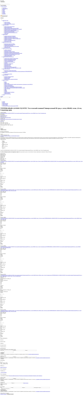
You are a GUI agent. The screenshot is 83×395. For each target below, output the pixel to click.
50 (8, 117)
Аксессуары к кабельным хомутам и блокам (11, 46)
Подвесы (5, 62)
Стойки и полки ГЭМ (8, 49)
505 (7, 119)
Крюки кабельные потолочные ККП (10, 67)
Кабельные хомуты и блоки (7, 42)
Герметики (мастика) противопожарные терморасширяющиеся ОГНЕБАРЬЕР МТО (18, 71)
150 (5, 115)
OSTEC (1, 96)
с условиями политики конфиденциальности (42, 357)
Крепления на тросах (7, 66)
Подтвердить (3, 1)
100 (1, 115)
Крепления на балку (7, 64)
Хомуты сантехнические (8, 85)
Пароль (23, 387)
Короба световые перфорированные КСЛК (11, 30)
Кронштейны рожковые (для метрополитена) (11, 52)
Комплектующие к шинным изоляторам (11, 79)
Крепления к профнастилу (8, 63)
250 (1, 119)
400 (6, 117)
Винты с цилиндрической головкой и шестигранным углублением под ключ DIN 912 (18, 84)
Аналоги (18, 135)
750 (19, 119)
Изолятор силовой (7, 77)
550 (11, 119)
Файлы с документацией (12, 135)
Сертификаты (6, 135)
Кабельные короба (5, 24)
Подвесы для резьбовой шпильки (9, 60)
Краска (3, 94)
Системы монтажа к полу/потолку (8, 56)
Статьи (3, 10)
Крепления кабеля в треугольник (9, 44)
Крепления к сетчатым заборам (9, 51)
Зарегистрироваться (4, 390)
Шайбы (5, 90)
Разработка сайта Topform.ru (37, 375)
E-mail (12, 387)
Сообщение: (2, 352)
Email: (26, 350)
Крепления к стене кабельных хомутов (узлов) (12, 54)
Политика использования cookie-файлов (26, 375)
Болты (5, 81)
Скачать (3, 12)
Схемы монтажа (5, 8)
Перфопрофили (5, 34)
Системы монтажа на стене (6, 48)
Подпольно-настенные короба (9, 31)
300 (5, 117)
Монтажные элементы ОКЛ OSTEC (10, 70)
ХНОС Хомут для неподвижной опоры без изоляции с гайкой (14, 87)
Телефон (14, 356)
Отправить (2, 353)
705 (13, 119)
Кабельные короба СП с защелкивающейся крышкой (13, 29)
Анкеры (5, 91)
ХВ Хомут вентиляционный (9, 86)
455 (5, 119)
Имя (1, 387)
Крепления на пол (7, 65)
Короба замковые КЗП (8, 27)
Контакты (4, 13)
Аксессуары (6, 33)
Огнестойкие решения (6, 68)
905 (21, 119)
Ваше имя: (2, 350)
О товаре (1, 135)
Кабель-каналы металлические (9, 26)
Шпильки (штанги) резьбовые (9, 92)
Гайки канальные (7, 88)
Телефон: (14, 350)
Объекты (3, 11)
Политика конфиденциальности (14, 375)
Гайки (5, 89)
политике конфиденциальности (33, 354)
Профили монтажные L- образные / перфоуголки (12, 38)
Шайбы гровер (6, 83)
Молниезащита (4, 72)
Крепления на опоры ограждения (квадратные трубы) (13, 53)
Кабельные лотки (5, 20)
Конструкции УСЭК (7, 41)
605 (10, 119)
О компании (4, 7)
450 (9, 119)
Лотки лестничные (7, 23)
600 (10, 117)
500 (7, 117)
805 (15, 119)
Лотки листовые (7, 22)
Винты (5, 82)
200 (6, 115)
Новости (3, 9)
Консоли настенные (7, 50)
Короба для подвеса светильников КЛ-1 (10, 32)
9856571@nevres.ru (3, 367)
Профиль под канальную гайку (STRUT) (11, 37)
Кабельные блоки (7, 47)
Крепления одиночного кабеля (9, 43)
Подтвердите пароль (37, 387)
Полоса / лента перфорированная (9, 40)
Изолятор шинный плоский (8, 76)
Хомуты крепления (7, 93)
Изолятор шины (7, 78)
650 (14, 119)
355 (18, 119)
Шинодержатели (5, 74)
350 (6, 119)
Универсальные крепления (8, 45)
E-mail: (26, 356)
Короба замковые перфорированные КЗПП (11, 28)
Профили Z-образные (7, 39)
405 (2, 119)
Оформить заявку (3, 129)
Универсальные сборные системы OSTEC (11, 58)
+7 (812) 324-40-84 (3, 372)
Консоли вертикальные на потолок (10, 59)
